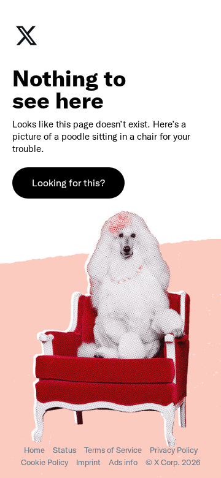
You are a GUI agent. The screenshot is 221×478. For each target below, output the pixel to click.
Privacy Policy (174, 450)
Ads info (123, 462)
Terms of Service (113, 450)
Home (34, 450)
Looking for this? (68, 183)
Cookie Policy (44, 462)
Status (64, 450)
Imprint (88, 462)
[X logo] (26, 44)
